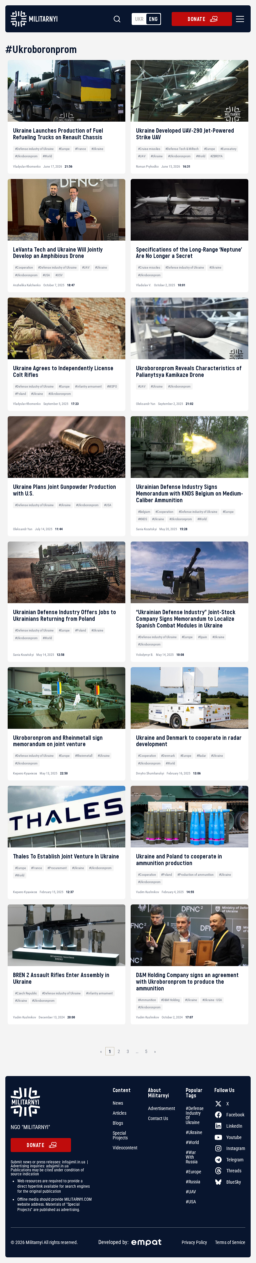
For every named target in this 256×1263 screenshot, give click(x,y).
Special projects (120, 1135)
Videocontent (125, 1147)
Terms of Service (230, 1242)
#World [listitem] (192, 1142)
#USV (59, 275)
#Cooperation (24, 267)
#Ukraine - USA (212, 1000)
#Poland (20, 394)
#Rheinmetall (83, 755)
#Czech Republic (26, 993)
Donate (196, 19)
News (118, 1103)
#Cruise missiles (149, 149)
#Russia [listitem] (193, 1181)
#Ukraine (97, 149)
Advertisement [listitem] (161, 1108)
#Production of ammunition (195, 874)
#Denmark (168, 755)
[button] (238, 19)
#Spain (202, 637)
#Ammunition (147, 1000)
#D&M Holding (170, 1000)
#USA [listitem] (191, 1201)
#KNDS (142, 519)
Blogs (118, 1123)
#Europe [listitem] (193, 1171)
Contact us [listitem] (158, 1118)
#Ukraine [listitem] (194, 1132)
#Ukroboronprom (26, 156)
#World (47, 156)
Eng (153, 19)
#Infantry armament (88, 386)
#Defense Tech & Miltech (182, 149)
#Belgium (144, 512)
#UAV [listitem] (191, 1191)
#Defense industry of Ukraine (34, 149)
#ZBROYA (216, 156)
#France (80, 149)
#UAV (142, 156)
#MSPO (112, 386)
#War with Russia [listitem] (192, 1157)
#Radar (201, 755)
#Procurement (57, 868)
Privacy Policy (194, 1242)
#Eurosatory (228, 149)
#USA (46, 275)
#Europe (64, 149)
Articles (119, 1113)
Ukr (139, 19)
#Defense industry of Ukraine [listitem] (195, 1115)
